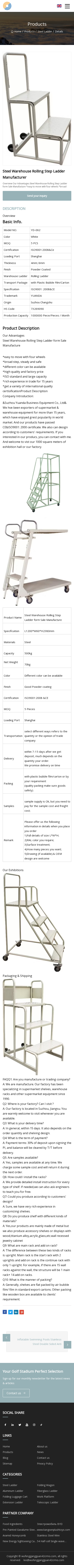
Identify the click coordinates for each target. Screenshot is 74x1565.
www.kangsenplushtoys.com (53, 1529)
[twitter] (19, 1425)
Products (29, 31)
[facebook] (5, 1425)
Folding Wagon (45, 1485)
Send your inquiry (37, 195)
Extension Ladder (13, 1502)
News (40, 1452)
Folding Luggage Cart (15, 1496)
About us (42, 1446)
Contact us (14, 1393)
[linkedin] (12, 1425)
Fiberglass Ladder (47, 1491)
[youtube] (27, 1425)
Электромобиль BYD (50, 1524)
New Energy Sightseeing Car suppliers (19, 1541)
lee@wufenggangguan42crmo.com (44, 1560)
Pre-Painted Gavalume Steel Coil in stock (19, 1530)
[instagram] (34, 1425)
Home (17, 31)
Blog (5, 1457)
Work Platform (45, 1496)
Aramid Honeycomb (14, 1535)
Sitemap (7, 1463)
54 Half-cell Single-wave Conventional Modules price (53, 1541)
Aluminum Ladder (13, 1491)
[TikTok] (41, 1425)
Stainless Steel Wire (48, 1535)
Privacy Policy (45, 1463)
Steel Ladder (45, 31)
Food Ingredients (12, 1524)
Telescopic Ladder (47, 1502)
